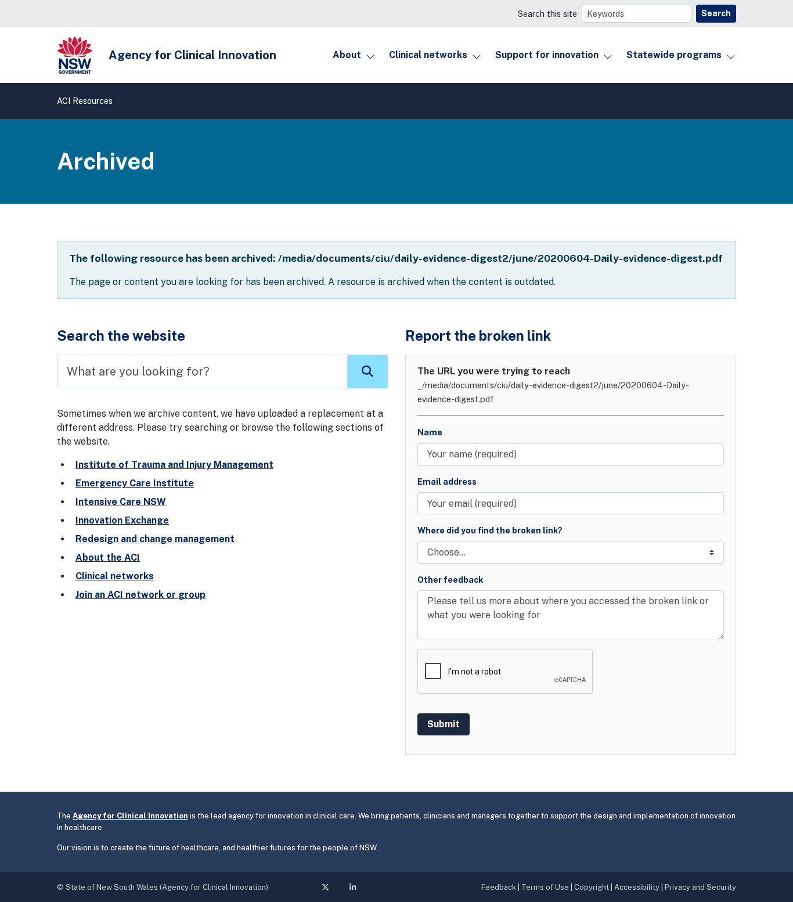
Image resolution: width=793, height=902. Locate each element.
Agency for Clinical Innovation (130, 815)
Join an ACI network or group (140, 594)
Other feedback (450, 580)
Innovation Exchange (122, 520)
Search (716, 13)
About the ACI (107, 557)
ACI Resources (85, 101)
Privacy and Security (700, 887)
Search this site (547, 14)
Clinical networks (428, 54)
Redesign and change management (155, 538)
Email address (447, 481)
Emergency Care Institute (134, 483)
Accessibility (636, 887)
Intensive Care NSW (120, 501)
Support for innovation (547, 54)
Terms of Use (545, 887)
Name (429, 432)
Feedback (498, 887)
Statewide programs (674, 54)
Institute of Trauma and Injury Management (174, 464)
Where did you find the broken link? (490, 530)
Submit (443, 724)
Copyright (591, 887)
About (347, 54)
